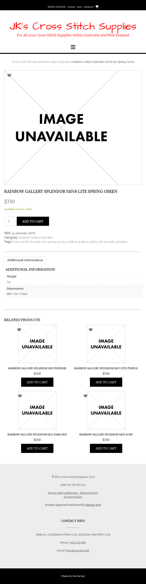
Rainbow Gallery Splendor (55, 62)
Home (15, 62)
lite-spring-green (53, 241)
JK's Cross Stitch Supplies (73, 26)
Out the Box (78, 576)
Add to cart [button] (37, 382)
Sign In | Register (57, 7)
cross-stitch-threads (26, 241)
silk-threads (106, 241)
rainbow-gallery (77, 241)
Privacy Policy (73, 497)
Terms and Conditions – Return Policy (73, 493)
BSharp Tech (93, 505)
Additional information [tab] (25, 260)
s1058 (93, 241)
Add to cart (33, 221)
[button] (73, 47)
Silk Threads (29, 62)
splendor (121, 241)
